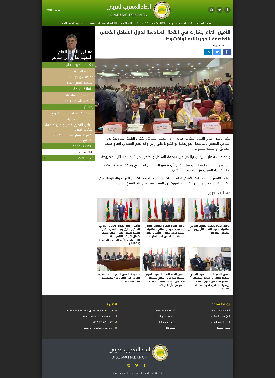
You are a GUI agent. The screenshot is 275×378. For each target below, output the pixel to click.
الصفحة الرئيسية (206, 23)
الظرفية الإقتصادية (80, 119)
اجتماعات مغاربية (167, 316)
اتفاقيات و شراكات (155, 23)
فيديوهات (85, 158)
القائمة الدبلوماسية (79, 95)
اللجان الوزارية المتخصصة (103, 23)
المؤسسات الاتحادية (220, 316)
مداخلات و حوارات (81, 77)
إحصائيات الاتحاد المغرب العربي (72, 113)
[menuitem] (206, 23)
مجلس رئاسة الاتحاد (72, 23)
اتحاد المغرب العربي (182, 23)
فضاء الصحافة (130, 23)
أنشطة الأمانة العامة (79, 101)
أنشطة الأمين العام (80, 83)
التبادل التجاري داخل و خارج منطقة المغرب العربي (69, 127)
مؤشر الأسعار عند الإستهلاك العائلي (73, 137)
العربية (57, 10)
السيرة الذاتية (83, 71)
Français (49, 10)
